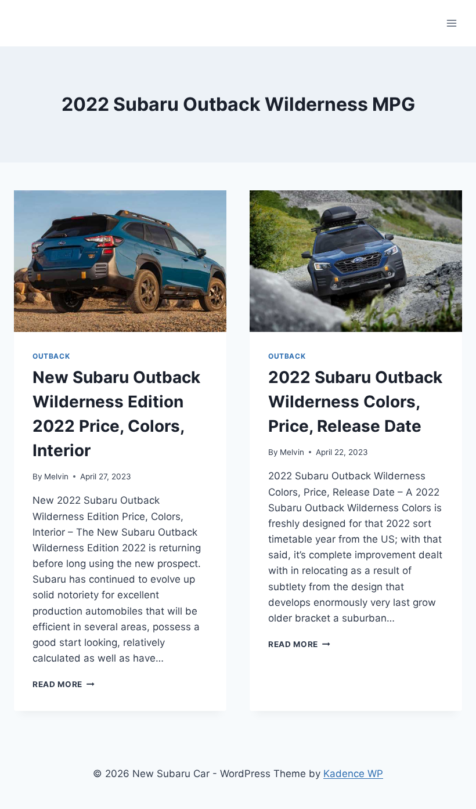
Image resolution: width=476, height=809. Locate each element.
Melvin (56, 476)
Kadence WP (353, 773)
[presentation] (120, 261)
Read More (64, 684)
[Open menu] (451, 23)
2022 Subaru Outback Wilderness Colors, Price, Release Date (355, 401)
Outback (51, 356)
